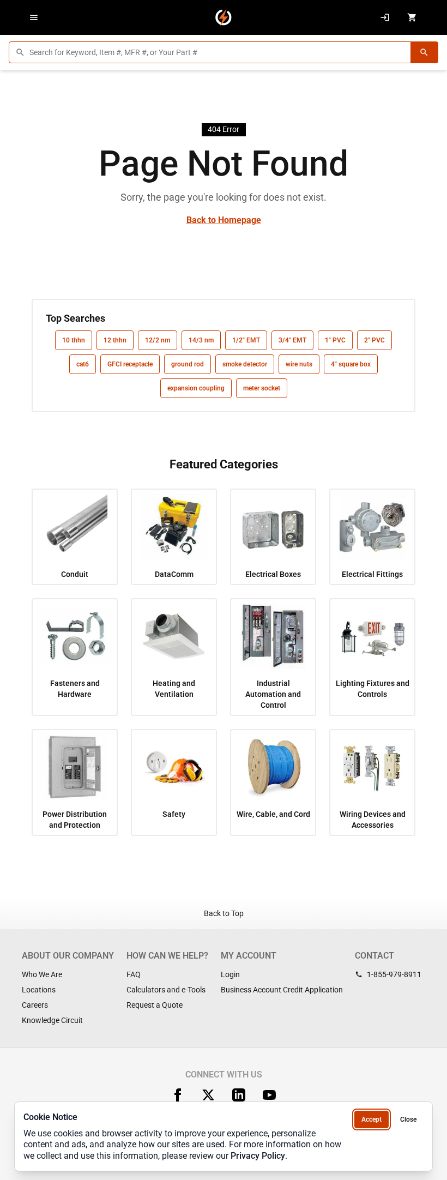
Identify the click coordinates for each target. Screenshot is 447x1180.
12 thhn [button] (115, 340)
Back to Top (224, 913)
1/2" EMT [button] (246, 340)
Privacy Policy (258, 1156)
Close (408, 1119)
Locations (39, 989)
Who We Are (42, 974)
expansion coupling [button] (196, 388)
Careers (35, 1005)
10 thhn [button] (73, 340)
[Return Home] (223, 17)
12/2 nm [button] (157, 340)
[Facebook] (178, 1095)
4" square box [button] (351, 364)
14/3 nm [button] (201, 340)
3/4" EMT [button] (292, 340)
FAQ (133, 974)
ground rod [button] (187, 364)
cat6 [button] (82, 364)
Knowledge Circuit (52, 1020)
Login (230, 974)
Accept (371, 1119)
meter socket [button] (261, 388)
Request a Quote (154, 1005)
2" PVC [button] (374, 340)
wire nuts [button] (299, 364)
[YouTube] (269, 1095)
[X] (208, 1095)
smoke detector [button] (244, 364)
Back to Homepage (223, 220)
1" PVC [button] (335, 340)
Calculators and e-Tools (166, 989)
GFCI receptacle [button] (130, 364)
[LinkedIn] (239, 1095)
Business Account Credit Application (282, 989)
